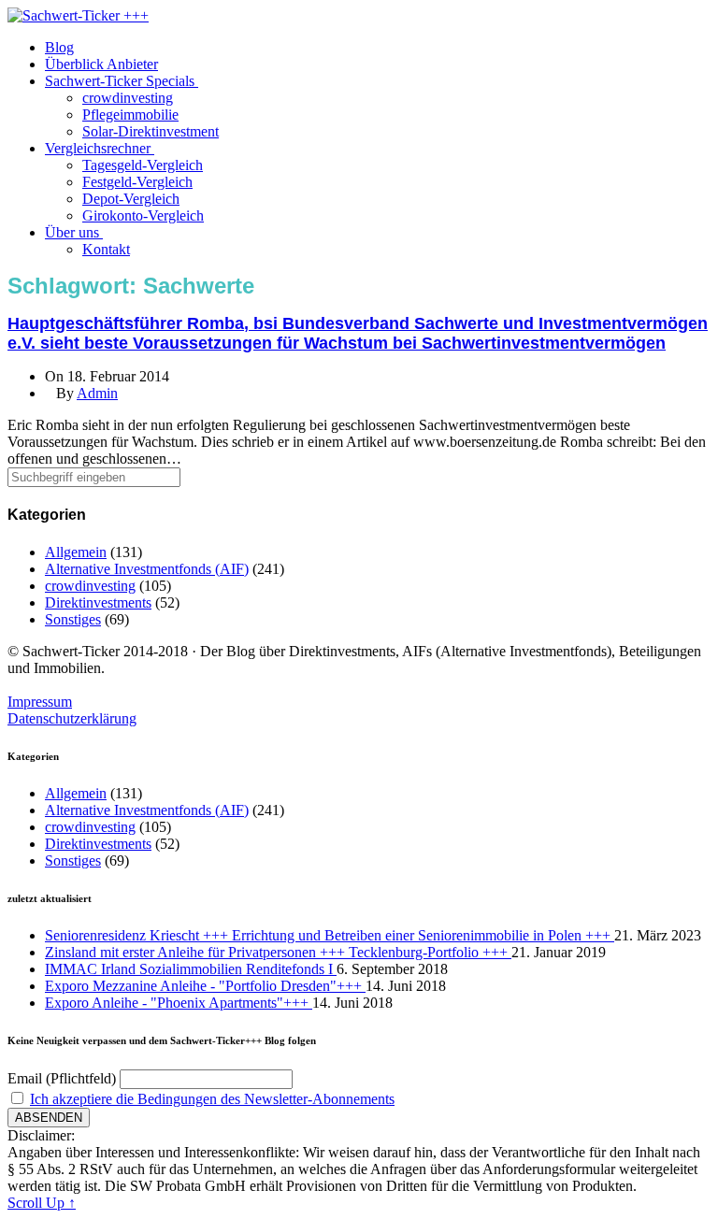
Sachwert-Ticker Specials (121, 81)
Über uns (74, 232)
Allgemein (76, 552)
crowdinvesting (127, 98)
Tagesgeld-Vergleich (142, 165)
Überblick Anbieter (101, 64)
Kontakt (106, 249)
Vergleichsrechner (99, 148)
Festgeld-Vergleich (137, 182)
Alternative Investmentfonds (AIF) (147, 569)
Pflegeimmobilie (130, 114)
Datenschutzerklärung (71, 718)
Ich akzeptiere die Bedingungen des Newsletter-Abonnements (212, 1099)
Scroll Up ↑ (41, 1203)
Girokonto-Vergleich (143, 215)
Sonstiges (73, 619)
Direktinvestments (98, 602)
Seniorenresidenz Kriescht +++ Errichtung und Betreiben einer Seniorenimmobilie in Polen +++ (329, 935)
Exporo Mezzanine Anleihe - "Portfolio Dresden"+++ (205, 986)
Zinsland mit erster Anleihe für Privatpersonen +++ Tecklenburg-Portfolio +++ (278, 952)
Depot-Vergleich (131, 199)
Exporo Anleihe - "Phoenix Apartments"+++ (178, 1003)
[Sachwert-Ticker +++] (78, 15)
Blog (59, 47)
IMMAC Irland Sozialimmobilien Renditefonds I (191, 969)
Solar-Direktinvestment (150, 131)
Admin (97, 393)
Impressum (39, 702)
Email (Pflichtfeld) (61, 1078)
